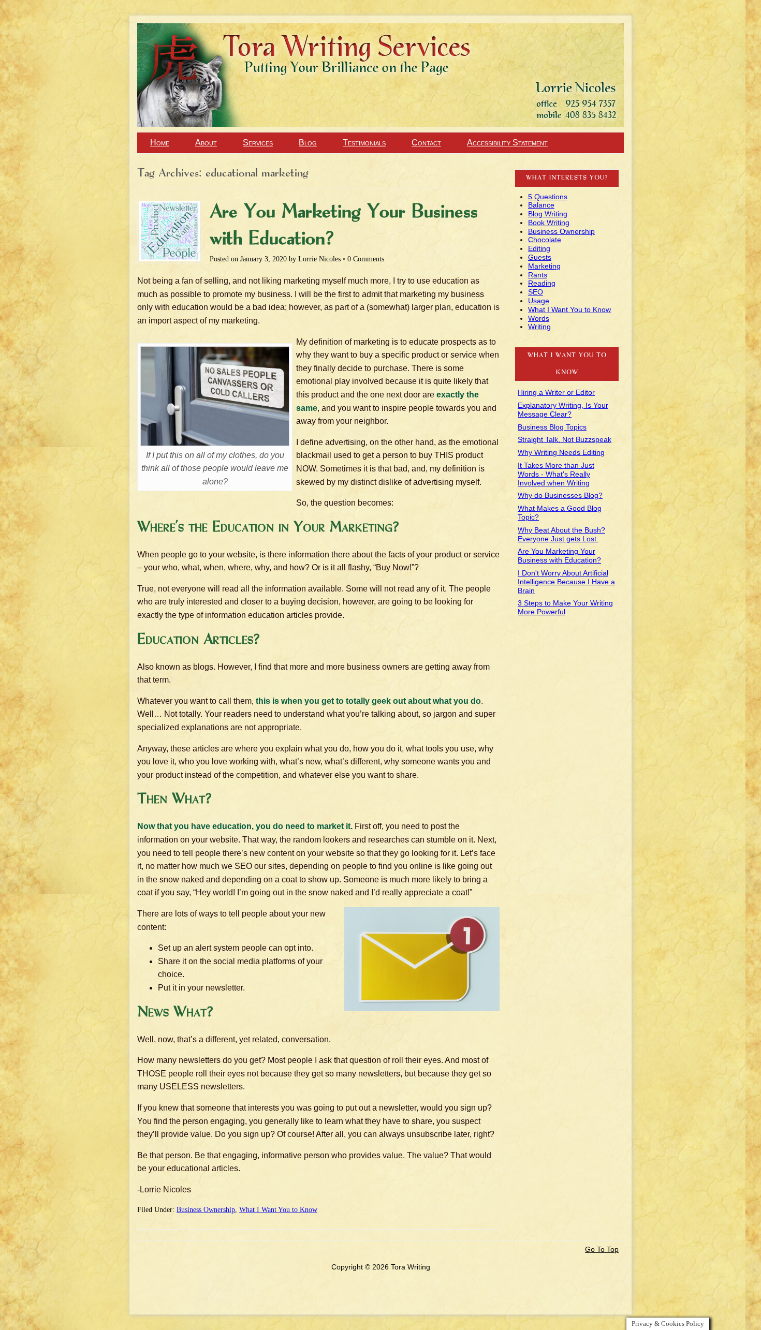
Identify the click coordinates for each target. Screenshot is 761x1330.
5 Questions (547, 197)
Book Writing (548, 222)
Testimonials (364, 142)
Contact (426, 142)
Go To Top (602, 1249)
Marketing (544, 266)
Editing (539, 248)
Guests (539, 257)
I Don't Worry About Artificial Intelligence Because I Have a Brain (566, 582)
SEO (535, 292)
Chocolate (544, 239)
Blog (308, 142)
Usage (538, 301)
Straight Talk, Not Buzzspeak (564, 439)
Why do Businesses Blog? (560, 495)
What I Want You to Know (278, 1210)
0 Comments (365, 259)
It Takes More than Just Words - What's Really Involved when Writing (556, 474)
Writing (539, 326)
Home (159, 142)
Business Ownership (206, 1210)
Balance (541, 205)
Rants (537, 275)
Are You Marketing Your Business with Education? (559, 555)
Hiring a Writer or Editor (556, 392)
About (206, 142)
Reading (541, 283)
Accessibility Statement (507, 142)
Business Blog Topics (552, 427)
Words (538, 318)
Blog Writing (547, 214)
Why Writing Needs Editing (561, 452)
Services (258, 142)
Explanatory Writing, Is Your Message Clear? (563, 409)
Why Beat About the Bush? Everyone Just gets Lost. (561, 534)
